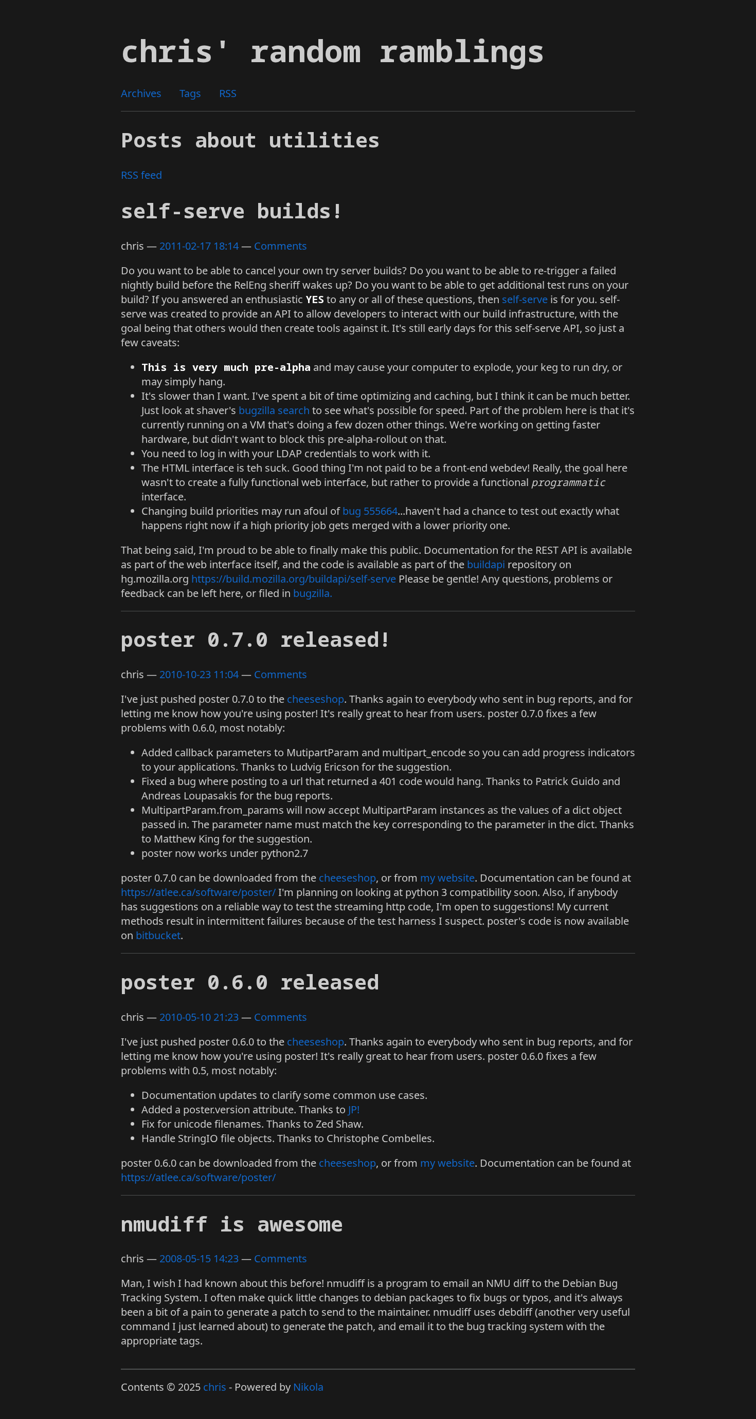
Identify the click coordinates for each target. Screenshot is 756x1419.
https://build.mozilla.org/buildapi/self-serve (293, 579)
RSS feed (141, 175)
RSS (228, 93)
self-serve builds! (232, 210)
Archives (141, 93)
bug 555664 (370, 511)
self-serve (525, 299)
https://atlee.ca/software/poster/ (198, 892)
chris (214, 1387)
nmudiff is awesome (232, 1223)
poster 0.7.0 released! (256, 639)
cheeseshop (315, 699)
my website (447, 878)
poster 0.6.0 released (250, 981)
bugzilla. (312, 593)
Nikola (308, 1387)
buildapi (486, 564)
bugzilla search (274, 410)
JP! (353, 1109)
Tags (190, 93)
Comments (280, 246)
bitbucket (158, 935)
